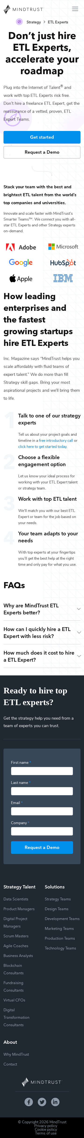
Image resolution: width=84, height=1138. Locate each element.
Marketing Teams (59, 928)
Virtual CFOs (14, 999)
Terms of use (45, 1133)
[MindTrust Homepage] (24, 10)
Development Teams (62, 918)
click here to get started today (42, 447)
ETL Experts (58, 21)
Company (20, 823)
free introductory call (56, 440)
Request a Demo (42, 152)
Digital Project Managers (15, 922)
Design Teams (56, 908)
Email (17, 803)
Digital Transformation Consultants (16, 1017)
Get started (42, 137)
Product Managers (19, 908)
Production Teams (60, 938)
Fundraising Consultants (14, 986)
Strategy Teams (58, 898)
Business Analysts (18, 955)
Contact (10, 1063)
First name (21, 763)
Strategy (34, 21)
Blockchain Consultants (14, 969)
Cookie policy (46, 1129)
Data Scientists (16, 898)
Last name (21, 783)
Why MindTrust (16, 1054)
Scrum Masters (16, 935)
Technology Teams (60, 947)
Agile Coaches (16, 945)
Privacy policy (45, 1126)
